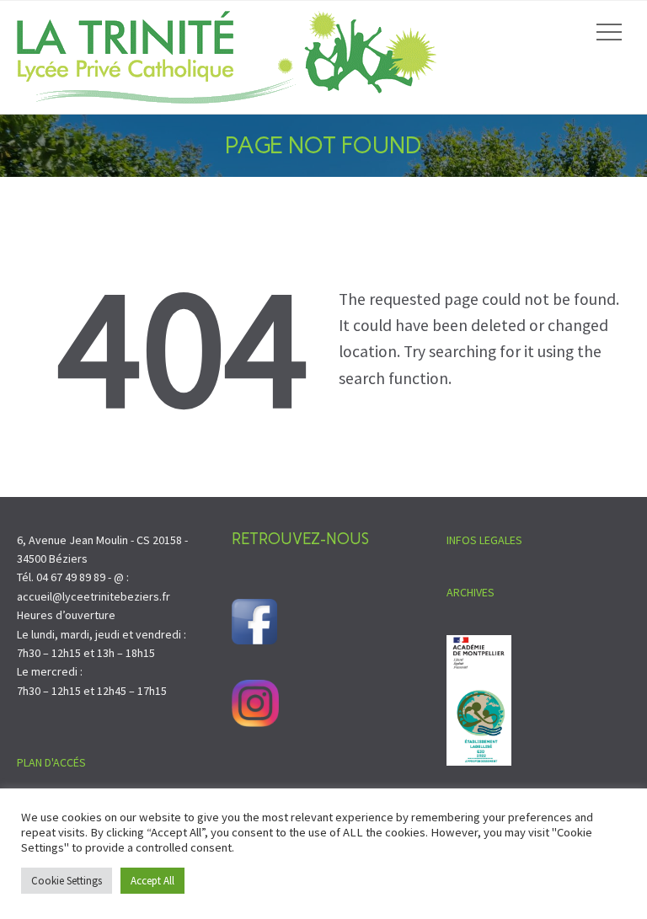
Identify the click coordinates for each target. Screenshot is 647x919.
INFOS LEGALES (484, 540)
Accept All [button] (152, 881)
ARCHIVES (470, 592)
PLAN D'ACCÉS (51, 762)
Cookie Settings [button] (66, 881)
